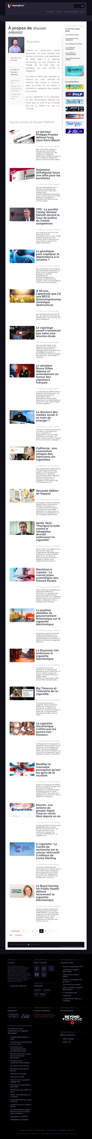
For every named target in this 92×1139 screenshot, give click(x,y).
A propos (67, 12)
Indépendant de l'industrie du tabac (13, 1016)
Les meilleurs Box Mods (74, 44)
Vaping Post (26, 4)
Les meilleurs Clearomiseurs (71, 53)
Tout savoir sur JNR (17, 1077)
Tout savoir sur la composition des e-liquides (20, 1062)
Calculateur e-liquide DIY (19, 1116)
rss (44, 975)
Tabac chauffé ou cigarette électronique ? (73, 988)
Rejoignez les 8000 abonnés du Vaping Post (44, 1014)
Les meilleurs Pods (72, 35)
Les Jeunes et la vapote (71, 984)
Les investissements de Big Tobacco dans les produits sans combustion (20, 1111)
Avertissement (51, 1130)
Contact (59, 12)
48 (11, 935)
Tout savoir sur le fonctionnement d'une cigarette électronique (18, 1049)
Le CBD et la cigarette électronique (71, 970)
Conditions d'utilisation (26, 1130)
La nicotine (67, 996)
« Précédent (15, 931)
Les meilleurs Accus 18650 (73, 59)
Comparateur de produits (19, 1119)
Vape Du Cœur (25, 1016)
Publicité (70, 1130)
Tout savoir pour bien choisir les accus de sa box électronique (20, 1056)
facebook (36, 969)
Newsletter (51, 12)
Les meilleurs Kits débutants (72, 39)
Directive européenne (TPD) (73, 966)
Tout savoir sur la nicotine (19, 1066)
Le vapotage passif (70, 992)
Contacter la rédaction (18, 986)
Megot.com (67, 1042)
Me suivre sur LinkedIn (16, 59)
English (75, 12)
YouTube (36, 975)
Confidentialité (61, 1130)
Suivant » (19, 935)
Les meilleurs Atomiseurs (70, 48)
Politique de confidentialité (52, 1133)
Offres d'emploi (68, 1039)
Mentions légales (40, 1130)
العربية (81, 12)
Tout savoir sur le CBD (18, 1074)
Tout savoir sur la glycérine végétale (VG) (20, 1081)
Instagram (44, 969)
